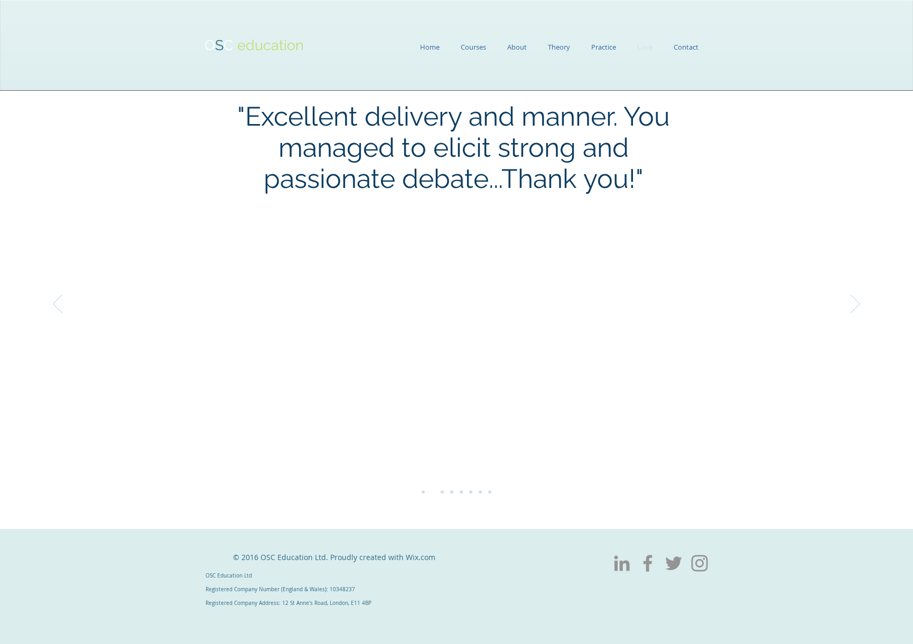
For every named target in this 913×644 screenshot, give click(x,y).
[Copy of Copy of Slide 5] (480, 492)
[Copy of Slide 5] (470, 492)
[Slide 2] (432, 492)
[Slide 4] (451, 492)
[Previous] (57, 305)
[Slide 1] (423, 492)
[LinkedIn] (622, 563)
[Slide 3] (442, 492)
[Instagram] (699, 563)
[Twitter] (674, 563)
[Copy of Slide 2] (489, 492)
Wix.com (420, 557)
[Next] (855, 305)
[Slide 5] (461, 492)
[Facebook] (648, 563)
